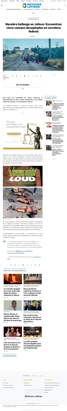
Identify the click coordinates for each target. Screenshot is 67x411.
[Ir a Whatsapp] (62, 0)
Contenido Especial (49, 387)
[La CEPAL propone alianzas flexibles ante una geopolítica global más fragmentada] (48, 137)
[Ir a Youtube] (64, 0)
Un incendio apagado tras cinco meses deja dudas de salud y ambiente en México (12, 292)
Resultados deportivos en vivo (52, 383)
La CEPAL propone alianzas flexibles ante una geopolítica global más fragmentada (57, 141)
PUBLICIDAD (26, 383)
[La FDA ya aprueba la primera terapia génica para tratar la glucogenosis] (48, 114)
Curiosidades (12, 0)
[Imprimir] (16, 76)
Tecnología (28, 0)
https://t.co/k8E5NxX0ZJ (25, 251)
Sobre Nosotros (28, 385)
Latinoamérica (48, 390)
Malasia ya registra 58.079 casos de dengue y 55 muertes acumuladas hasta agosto (58, 152)
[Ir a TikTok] (58, 0)
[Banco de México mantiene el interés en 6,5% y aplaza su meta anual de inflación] (32, 279)
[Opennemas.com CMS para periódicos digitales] (33, 403)
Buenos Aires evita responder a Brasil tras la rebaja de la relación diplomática (32, 318)
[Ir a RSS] (65, 0)
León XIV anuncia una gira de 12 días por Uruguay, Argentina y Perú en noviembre (12, 345)
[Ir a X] (59, 0)
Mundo (17, 0)
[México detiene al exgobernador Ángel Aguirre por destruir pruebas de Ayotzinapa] (13, 305)
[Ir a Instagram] (61, 0)
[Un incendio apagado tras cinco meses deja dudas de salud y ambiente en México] (13, 279)
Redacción (32, 36)
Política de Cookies (7, 385)
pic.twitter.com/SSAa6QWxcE (15, 253)
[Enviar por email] (12, 76)
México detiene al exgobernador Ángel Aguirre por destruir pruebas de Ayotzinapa (13, 317)
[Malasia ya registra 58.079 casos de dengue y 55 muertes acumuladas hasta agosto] (48, 147)
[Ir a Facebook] (30, 376)
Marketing (41, 0)
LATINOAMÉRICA (33, 19)
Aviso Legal (5, 383)
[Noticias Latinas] (32, 6)
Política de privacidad (8, 387)
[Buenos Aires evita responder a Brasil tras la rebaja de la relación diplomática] (32, 305)
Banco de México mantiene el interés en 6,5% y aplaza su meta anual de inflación (32, 292)
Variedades (35, 0)
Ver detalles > (31, 409)
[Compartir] (20, 76)
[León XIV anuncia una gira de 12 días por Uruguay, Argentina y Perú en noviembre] (13, 332)
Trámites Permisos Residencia (52, 385)
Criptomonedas (4, 0)
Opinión (22, 0)
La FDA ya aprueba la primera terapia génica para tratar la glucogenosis (57, 118)
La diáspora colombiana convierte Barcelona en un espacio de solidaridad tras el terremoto (58, 106)
